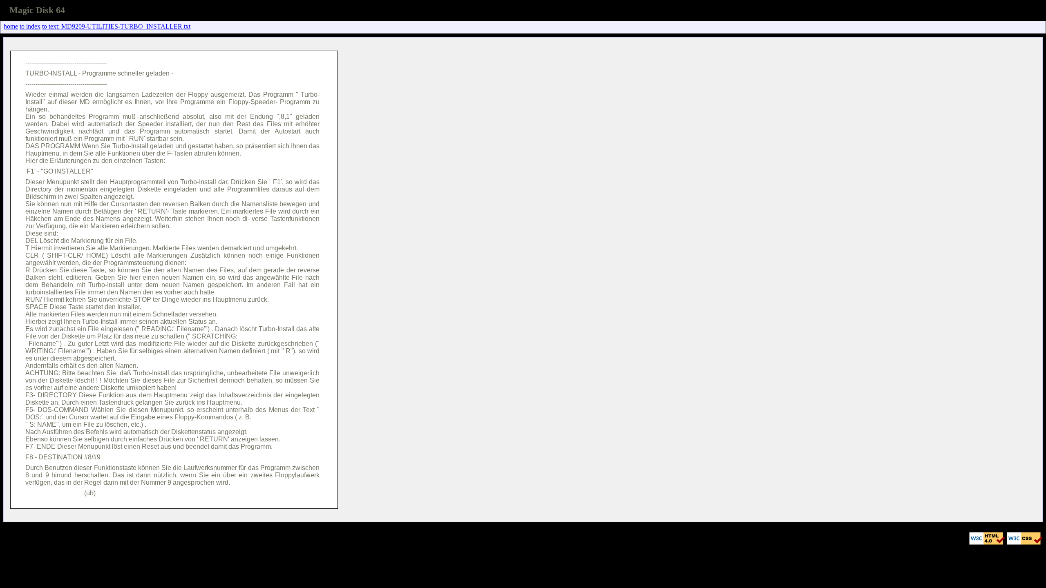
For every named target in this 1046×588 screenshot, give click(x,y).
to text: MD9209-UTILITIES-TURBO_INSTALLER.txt (116, 26)
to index (30, 26)
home (11, 26)
